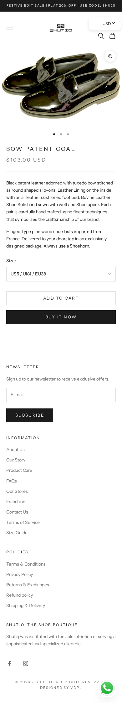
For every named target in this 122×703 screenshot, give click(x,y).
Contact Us (17, 512)
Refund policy (19, 595)
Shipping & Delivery (25, 605)
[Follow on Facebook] (9, 663)
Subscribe (29, 415)
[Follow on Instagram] (26, 663)
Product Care (19, 470)
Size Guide (17, 532)
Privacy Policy (19, 574)
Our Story (15, 460)
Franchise (15, 501)
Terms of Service (23, 522)
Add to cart (61, 298)
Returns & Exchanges (27, 585)
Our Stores (17, 491)
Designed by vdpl (61, 687)
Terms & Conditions (26, 564)
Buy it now (61, 316)
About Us (15, 449)
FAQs (11, 481)
